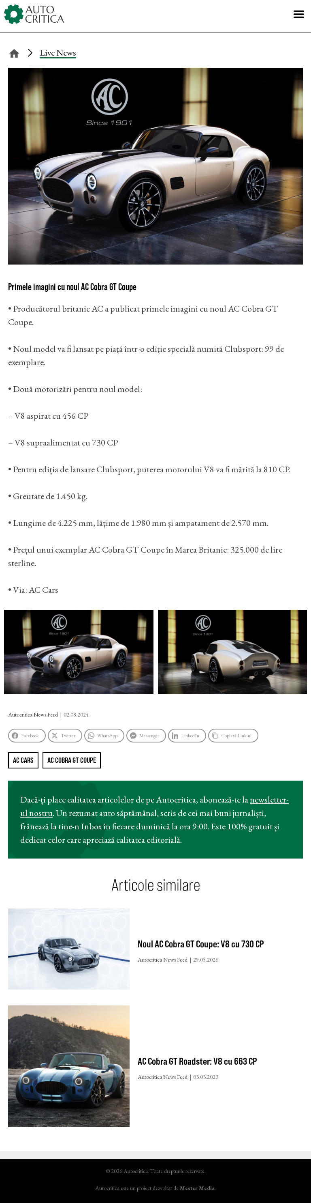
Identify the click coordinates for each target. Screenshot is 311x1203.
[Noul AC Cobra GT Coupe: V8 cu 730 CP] (69, 950)
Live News (58, 52)
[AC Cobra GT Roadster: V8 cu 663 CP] (69, 1068)
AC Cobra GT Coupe (71, 760)
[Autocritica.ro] (34, 14)
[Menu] (299, 14)
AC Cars (23, 760)
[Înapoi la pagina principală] (14, 52)
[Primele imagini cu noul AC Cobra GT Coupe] (155, 261)
